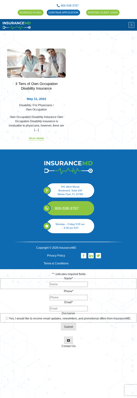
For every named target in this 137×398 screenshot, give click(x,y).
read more (36, 138)
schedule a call (30, 12)
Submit (68, 326)
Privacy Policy (56, 255)
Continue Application (63, 12)
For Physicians (42, 105)
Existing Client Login (103, 12)
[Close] (68, 340)
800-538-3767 (70, 5)
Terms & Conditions (56, 263)
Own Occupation (36, 109)
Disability (25, 105)
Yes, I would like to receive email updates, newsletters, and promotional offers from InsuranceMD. (70, 318)
